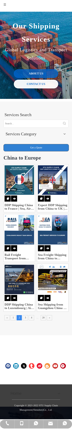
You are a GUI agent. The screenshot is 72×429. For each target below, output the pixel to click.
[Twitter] (24, 366)
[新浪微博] (39, 366)
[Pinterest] (63, 366)
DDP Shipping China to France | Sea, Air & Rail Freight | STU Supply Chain (19, 206)
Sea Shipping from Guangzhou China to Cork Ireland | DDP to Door (52, 306)
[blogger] (47, 366)
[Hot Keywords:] (64, 123)
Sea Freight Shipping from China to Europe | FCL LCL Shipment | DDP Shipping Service (52, 256)
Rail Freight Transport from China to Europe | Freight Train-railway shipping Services (19, 256)
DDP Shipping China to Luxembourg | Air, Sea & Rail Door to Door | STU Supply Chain (19, 306)
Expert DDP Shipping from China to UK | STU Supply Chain (52, 206)
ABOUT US (36, 73)
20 (43, 317)
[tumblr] (31, 366)
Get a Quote (36, 147)
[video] (19, 180)
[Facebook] (8, 366)
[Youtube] (55, 366)
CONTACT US (36, 83)
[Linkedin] (16, 366)
